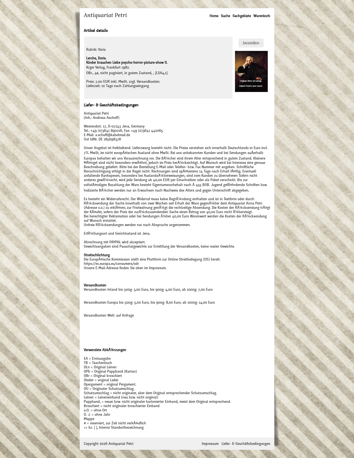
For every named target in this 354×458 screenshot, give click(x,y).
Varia (102, 49)
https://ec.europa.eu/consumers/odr (111, 264)
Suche (225, 16)
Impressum (210, 444)
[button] (251, 43)
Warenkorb (261, 16)
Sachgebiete (242, 16)
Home (214, 16)
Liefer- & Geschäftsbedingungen (246, 444)
